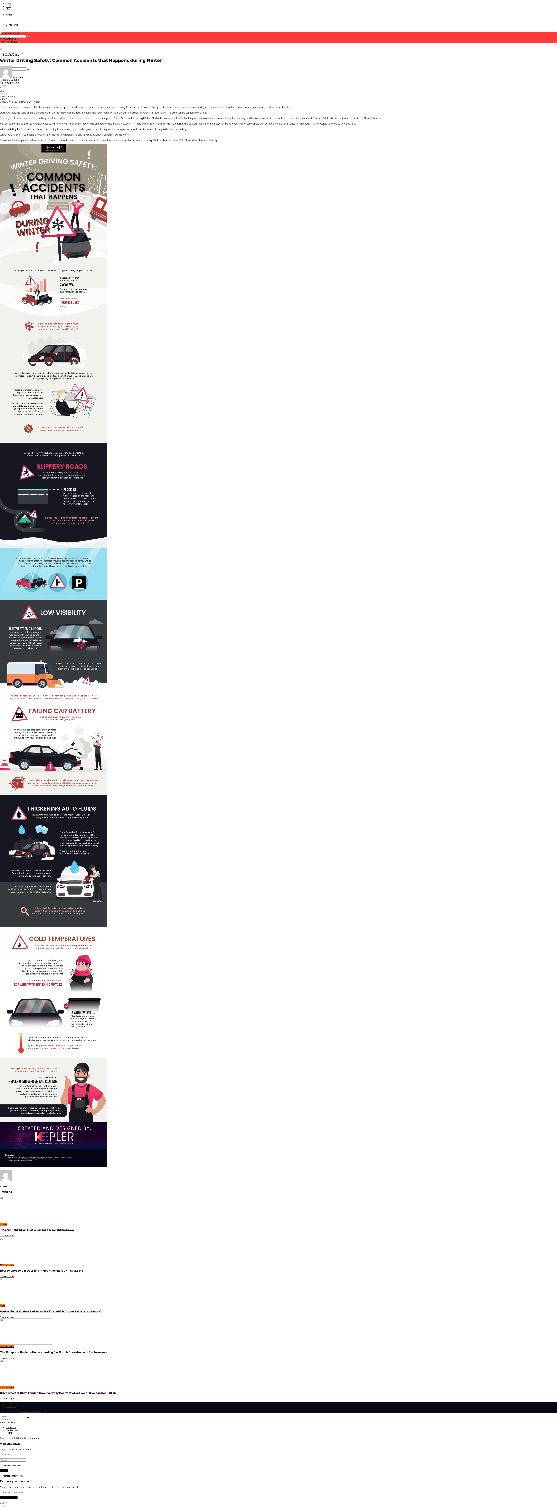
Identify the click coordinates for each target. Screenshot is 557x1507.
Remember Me (12, 1465)
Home (3, 53)
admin (19, 77)
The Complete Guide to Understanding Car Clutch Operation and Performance (53, 1352)
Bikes (9, 9)
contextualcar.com (30, 1411)
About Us (11, 38)
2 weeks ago (7, 1235)
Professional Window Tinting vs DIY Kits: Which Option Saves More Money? (51, 1311)
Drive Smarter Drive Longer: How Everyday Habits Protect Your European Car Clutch (58, 1393)
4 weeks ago (7, 1358)
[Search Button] (28, 69)
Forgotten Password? (11, 1475)
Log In (3, 1502)
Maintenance (7, 1265)
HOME (9, 1433)
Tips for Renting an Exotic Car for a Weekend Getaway (37, 1230)
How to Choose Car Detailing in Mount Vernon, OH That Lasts (41, 1270)
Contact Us (12, 24)
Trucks (10, 14)
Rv (7, 12)
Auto (8, 3)
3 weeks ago (7, 1317)
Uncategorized (15, 53)
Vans (8, 6)
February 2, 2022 (9, 79)
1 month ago (7, 1398)
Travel (3, 1224)
